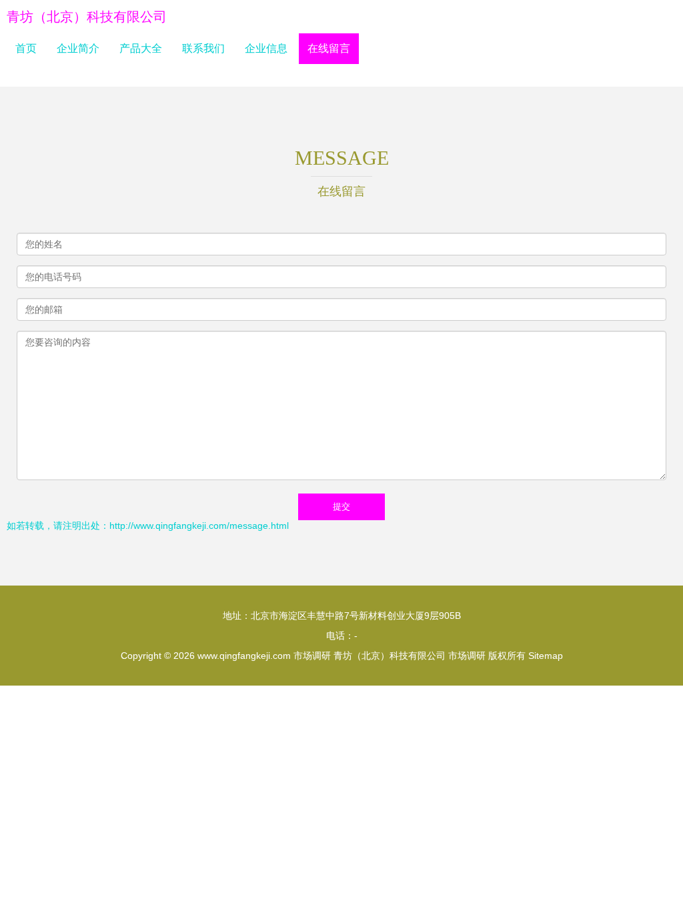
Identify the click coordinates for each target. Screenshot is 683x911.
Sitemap (545, 655)
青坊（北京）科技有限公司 (87, 16)
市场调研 (312, 655)
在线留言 (328, 48)
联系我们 (203, 48)
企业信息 (266, 48)
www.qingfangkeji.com (244, 655)
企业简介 (78, 48)
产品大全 (140, 48)
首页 (26, 48)
